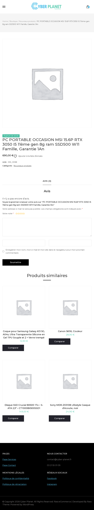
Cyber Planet (26, 501)
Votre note (8, 213)
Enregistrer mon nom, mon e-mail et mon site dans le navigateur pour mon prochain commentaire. (45, 251)
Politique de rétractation (14, 484)
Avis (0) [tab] (47, 181)
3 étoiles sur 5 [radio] (20, 213)
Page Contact (9, 465)
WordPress (28, 504)
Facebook (52, 478)
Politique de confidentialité (15, 478)
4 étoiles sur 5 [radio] (21, 213)
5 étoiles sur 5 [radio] (23, 213)
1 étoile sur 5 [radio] (16, 213)
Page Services (9, 459)
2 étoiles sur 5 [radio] (18, 213)
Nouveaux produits (22, 166)
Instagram (52, 484)
